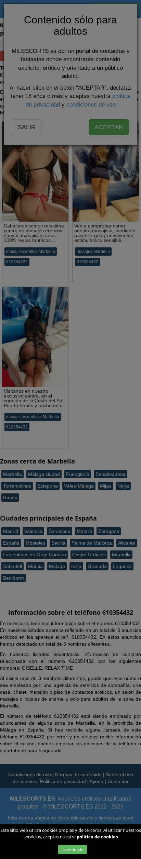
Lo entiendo (72, 849)
